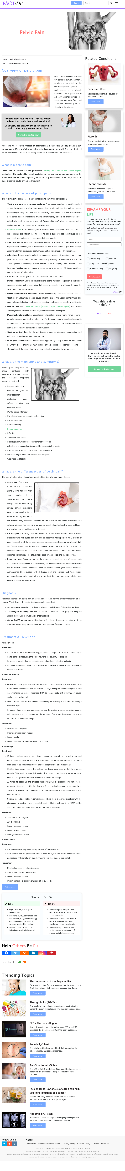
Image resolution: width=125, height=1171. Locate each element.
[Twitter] (15, 953)
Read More (37, 993)
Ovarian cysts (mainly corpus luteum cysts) (48, 306)
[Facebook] (6, 953)
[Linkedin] (33, 953)
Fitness (112, 264)
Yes (99, 313)
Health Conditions (16, 59)
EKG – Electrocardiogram (44, 1023)
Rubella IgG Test (39, 1044)
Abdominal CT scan (41, 1113)
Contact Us (31, 1144)
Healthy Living (95, 259)
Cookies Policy (83, 1144)
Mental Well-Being (96, 269)
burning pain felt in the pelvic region (61, 171)
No (109, 313)
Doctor (76, 3)
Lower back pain (14, 429)
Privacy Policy (69, 1144)
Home (4, 59)
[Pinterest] (51, 953)
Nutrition (112, 259)
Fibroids (92, 136)
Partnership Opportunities (49, 1144)
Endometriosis (14, 229)
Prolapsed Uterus (98, 89)
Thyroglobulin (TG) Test (43, 1002)
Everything (113, 269)
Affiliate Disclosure (100, 1144)
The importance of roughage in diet (50, 981)
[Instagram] (42, 953)
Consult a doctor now (28, 135)
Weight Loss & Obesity (98, 264)
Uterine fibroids (97, 184)
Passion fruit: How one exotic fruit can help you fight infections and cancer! (55, 1090)
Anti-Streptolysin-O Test (44, 1065)
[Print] (24, 953)
